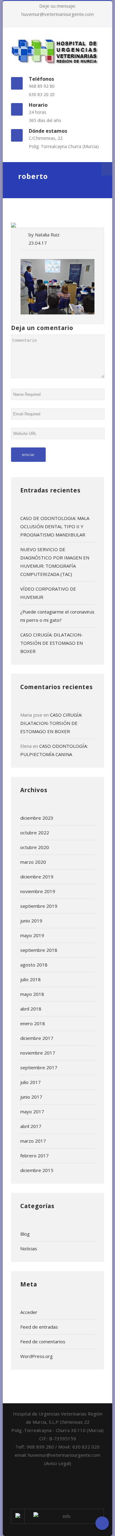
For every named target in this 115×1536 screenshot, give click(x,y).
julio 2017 (30, 1082)
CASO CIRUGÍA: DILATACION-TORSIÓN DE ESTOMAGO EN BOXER (51, 643)
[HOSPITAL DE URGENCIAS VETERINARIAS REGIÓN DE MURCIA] (57, 51)
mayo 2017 (32, 1111)
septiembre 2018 (38, 950)
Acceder (28, 1312)
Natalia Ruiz (47, 235)
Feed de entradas (39, 1327)
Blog (25, 1234)
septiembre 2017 (38, 1067)
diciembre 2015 (36, 1170)
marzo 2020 (33, 862)
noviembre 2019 (37, 891)
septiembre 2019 (38, 906)
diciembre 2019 (36, 877)
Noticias (28, 1248)
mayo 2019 (32, 935)
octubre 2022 (34, 832)
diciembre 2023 (36, 818)
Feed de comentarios (42, 1341)
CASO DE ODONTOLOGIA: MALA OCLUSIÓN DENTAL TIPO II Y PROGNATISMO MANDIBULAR (54, 526)
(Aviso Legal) (57, 1463)
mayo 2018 (32, 994)
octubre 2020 (34, 847)
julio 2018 (30, 979)
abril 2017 (30, 1126)
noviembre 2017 (37, 1053)
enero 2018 (32, 1023)
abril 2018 (30, 1009)
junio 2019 (31, 921)
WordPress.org (36, 1356)
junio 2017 (31, 1097)
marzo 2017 (33, 1141)
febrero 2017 (34, 1155)
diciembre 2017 (36, 1038)
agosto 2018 (34, 965)
